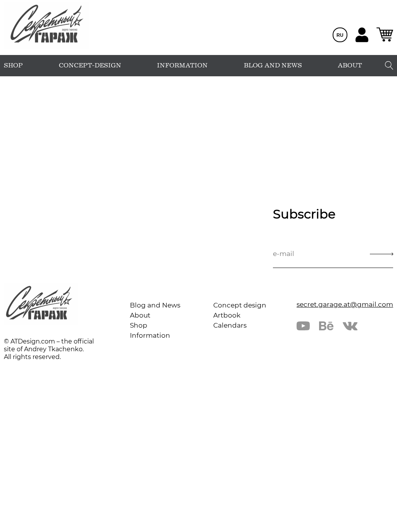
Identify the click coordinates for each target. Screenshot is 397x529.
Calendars (230, 325)
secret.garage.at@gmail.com (345, 304)
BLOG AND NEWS (273, 65)
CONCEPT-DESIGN (90, 65)
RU (340, 35)
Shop (138, 325)
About (140, 315)
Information (150, 335)
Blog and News (155, 305)
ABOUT (350, 65)
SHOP (13, 65)
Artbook (226, 315)
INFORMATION (182, 65)
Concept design (239, 305)
